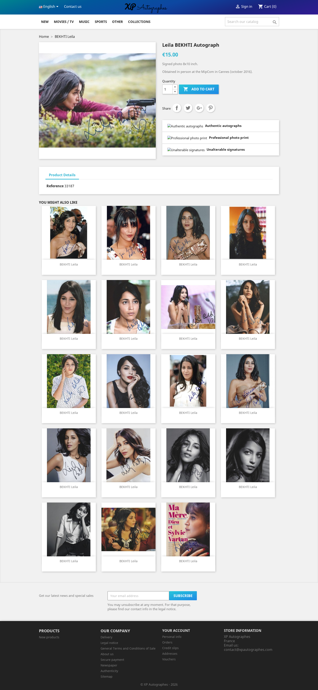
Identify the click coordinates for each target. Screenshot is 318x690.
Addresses (169, 654)
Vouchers (169, 659)
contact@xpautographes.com (248, 649)
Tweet (188, 108)
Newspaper (109, 665)
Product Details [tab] (62, 175)
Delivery (106, 637)
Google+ (199, 108)
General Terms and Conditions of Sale (128, 648)
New (45, 21)
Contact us (73, 6)
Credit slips (170, 648)
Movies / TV (64, 21)
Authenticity (109, 671)
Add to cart (198, 89)
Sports (101, 21)
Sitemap (106, 676)
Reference (55, 186)
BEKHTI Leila (69, 264)
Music (84, 21)
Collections (139, 21)
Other (117, 21)
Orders (167, 642)
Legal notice (109, 643)
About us (107, 654)
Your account (176, 630)
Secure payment (112, 660)
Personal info (171, 637)
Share (176, 108)
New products (49, 637)
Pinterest (210, 108)
